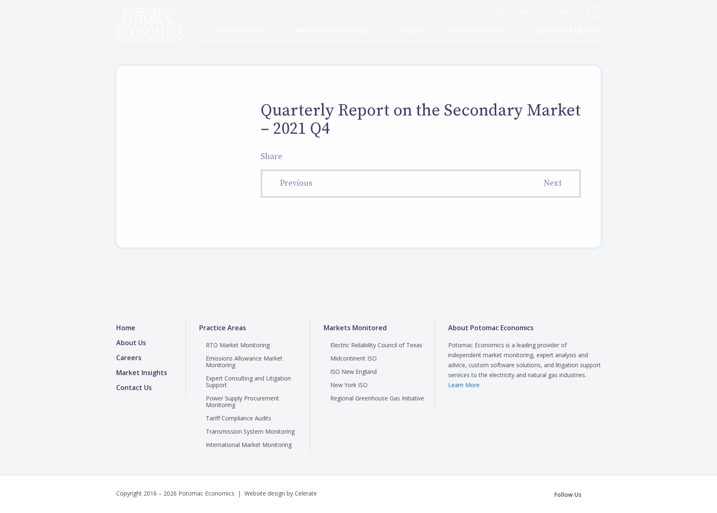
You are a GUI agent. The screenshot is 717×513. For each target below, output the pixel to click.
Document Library (568, 30)
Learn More (464, 385)
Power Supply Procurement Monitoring (242, 401)
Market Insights (479, 30)
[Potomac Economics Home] (149, 17)
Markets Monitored (332, 30)
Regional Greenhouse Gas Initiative (377, 398)
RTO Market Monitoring (238, 345)
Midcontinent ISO (353, 358)
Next (553, 183)
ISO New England (353, 372)
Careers (408, 30)
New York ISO (349, 385)
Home (502, 11)
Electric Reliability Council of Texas (376, 345)
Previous (296, 183)
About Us (530, 11)
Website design (264, 493)
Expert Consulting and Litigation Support (248, 381)
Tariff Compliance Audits (238, 418)
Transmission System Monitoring (250, 431)
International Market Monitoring (249, 445)
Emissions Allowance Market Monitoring (244, 361)
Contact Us (565, 11)
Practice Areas (242, 30)
